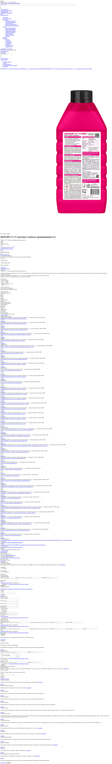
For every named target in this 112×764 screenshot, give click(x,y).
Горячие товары (9, 33)
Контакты (5, 38)
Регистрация (3, 15)
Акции (4, 26)
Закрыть (2, 684)
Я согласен (8, 762)
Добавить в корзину (5, 678)
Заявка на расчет (4, 3)
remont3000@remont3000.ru (14, 3)
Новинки (8, 36)
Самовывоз (4, 611)
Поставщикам (9, 43)
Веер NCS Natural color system (12, 25)
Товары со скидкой (10, 35)
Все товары (5, 17)
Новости (8, 39)
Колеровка (5, 19)
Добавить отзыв (4, 315)
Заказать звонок (4, 59)
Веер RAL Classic (9, 23)
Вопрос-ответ (9, 46)
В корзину (4, 247)
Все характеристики (5, 254)
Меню (2, 14)
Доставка (4, 609)
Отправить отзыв (4, 616)
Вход (7, 15)
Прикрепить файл (5, 624)
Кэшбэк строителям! (10, 32)
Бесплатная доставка (10, 30)
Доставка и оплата (7, 18)
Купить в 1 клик (10, 247)
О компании (8, 40)
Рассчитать (66, 668)
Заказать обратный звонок (6, 10)
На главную (3, 639)
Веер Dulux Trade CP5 (10, 21)
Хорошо (2, 649)
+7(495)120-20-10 (4, 9)
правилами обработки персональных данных (19, 584)
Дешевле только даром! (11, 31)
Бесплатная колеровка (10, 28)
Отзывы (5, 37)
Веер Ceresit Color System (11, 24)
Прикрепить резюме (5, 582)
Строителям (8, 42)
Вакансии (8, 44)
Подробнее (62, 564)
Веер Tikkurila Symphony (11, 22)
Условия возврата (9, 45)
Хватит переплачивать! (11, 29)
